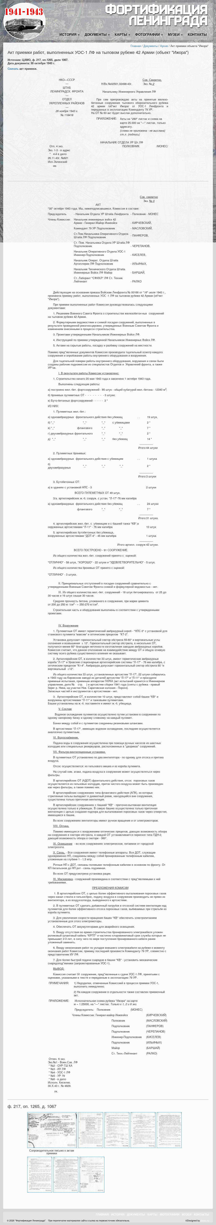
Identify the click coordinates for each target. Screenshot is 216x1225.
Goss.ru (205, 1220)
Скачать (13, 69)
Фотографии (169, 1214)
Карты (152, 1214)
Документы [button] (96, 34)
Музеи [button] (174, 34)
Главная (136, 46)
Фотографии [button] (148, 34)
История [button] (68, 34)
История (117, 1214)
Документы (150, 46)
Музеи (186, 1214)
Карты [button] (121, 34)
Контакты (197, 34)
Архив (164, 46)
